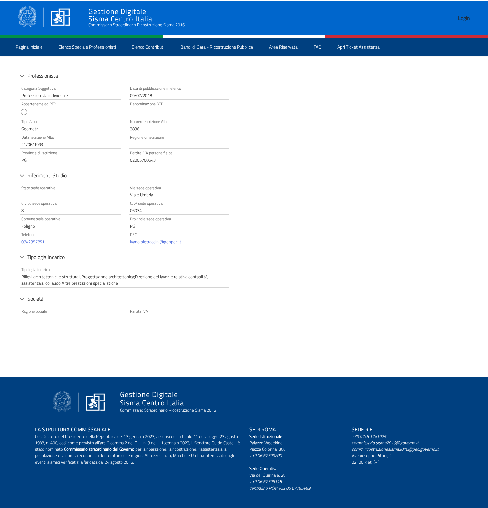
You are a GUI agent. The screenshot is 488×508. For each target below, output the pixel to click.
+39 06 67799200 (265, 455)
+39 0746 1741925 (369, 436)
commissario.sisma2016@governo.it (385, 442)
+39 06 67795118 (265, 481)
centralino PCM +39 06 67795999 (279, 488)
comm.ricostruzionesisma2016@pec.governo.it (395, 449)
